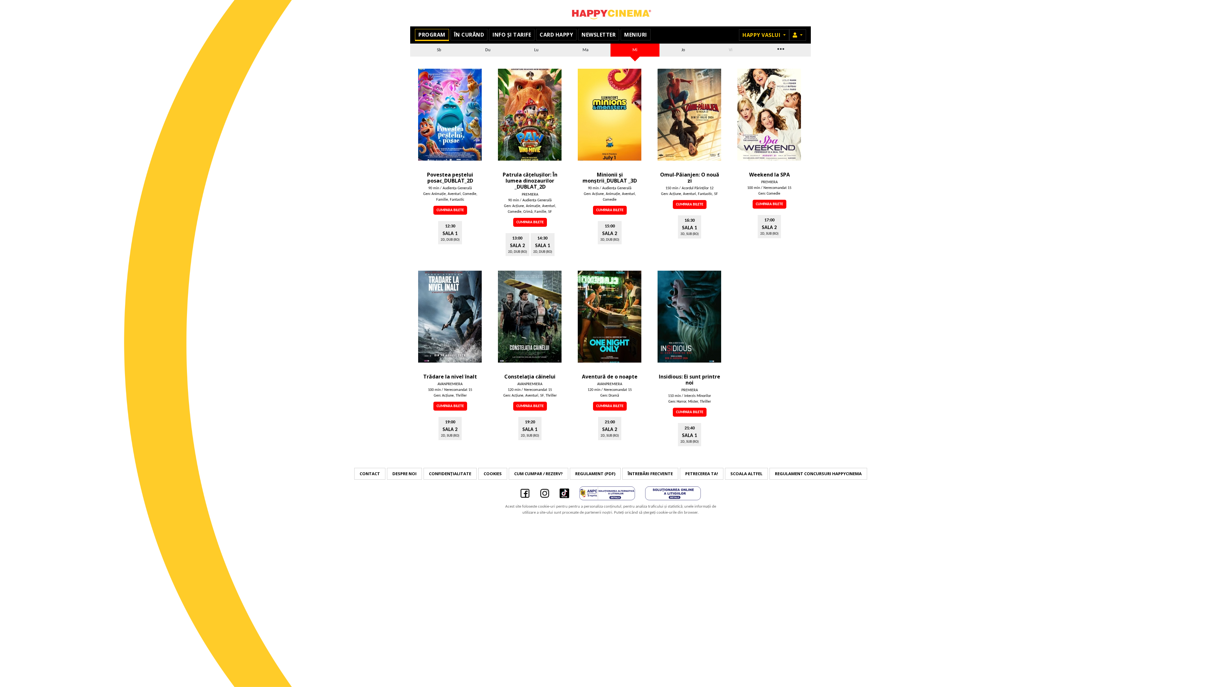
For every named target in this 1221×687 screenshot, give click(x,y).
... (780, 48)
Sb (439, 50)
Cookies (493, 473)
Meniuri (635, 34)
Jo (683, 50)
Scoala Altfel (746, 473)
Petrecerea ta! (701, 473)
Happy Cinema (610, 13)
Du (487, 50)
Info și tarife (512, 34)
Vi (730, 50)
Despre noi (404, 473)
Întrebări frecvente (650, 473)
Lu (536, 50)
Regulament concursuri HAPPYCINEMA (818, 473)
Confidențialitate (450, 473)
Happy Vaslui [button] (762, 34)
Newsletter (599, 34)
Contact (370, 473)
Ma (586, 50)
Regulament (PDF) (595, 473)
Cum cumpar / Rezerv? (538, 473)
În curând (469, 34)
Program (431, 34)
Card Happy (556, 34)
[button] (797, 35)
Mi (634, 50)
